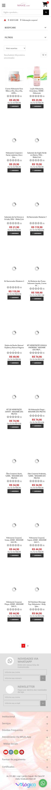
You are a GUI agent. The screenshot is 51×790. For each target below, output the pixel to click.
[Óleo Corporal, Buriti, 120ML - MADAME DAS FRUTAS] (14, 461)
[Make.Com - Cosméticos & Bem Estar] (23, 4)
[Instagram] (11, 752)
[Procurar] (46, 12)
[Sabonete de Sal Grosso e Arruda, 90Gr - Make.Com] (14, 205)
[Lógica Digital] (25, 785)
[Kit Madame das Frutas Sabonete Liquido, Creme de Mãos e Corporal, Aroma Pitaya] (37, 269)
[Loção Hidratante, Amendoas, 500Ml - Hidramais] (37, 76)
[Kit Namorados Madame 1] (37, 205)
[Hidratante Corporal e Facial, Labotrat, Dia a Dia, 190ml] (14, 140)
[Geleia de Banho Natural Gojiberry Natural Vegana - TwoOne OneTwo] (14, 333)
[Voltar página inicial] (5, 20)
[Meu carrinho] (46, 5)
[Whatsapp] (16, 752)
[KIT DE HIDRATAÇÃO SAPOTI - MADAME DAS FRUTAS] (14, 397)
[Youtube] (5, 752)
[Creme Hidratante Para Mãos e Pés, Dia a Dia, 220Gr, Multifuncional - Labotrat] (14, 76)
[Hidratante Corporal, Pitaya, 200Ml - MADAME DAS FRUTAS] (14, 589)
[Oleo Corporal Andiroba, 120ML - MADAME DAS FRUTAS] (37, 461)
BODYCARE (10, 27)
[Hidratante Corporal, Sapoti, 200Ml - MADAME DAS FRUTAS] (37, 525)
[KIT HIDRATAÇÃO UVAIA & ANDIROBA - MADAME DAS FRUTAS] (37, 333)
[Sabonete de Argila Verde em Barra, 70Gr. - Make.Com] (37, 140)
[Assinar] (43, 678)
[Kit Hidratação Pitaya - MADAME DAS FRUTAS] (37, 397)
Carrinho (15, 106)
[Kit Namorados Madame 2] (14, 269)
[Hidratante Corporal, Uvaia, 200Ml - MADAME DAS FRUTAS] (14, 525)
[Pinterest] (21, 752)
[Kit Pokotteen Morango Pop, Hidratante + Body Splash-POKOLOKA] (37, 589)
